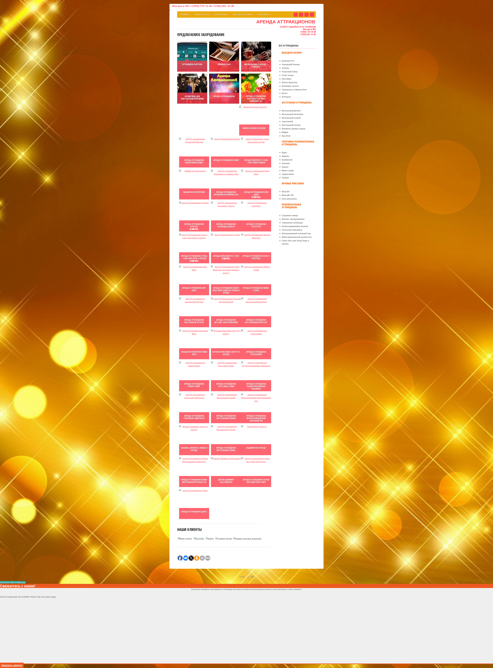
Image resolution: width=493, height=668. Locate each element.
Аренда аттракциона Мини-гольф (256, 289)
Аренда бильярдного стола (226, 256)
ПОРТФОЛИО (220, 14)
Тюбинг (285, 177)
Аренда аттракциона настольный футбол (194, 321)
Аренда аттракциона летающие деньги (226, 225)
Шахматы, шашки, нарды (293, 128)
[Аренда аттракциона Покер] (226, 152)
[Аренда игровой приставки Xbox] (194, 344)
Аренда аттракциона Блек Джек (256, 193)
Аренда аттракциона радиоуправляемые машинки (256, 386)
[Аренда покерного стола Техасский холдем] (256, 152)
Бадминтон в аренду (256, 447)
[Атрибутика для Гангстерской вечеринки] (192, 89)
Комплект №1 (288, 60)
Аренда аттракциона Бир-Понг (194, 289)
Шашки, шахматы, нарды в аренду (194, 449)
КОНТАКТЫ (263, 14)
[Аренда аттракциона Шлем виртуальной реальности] (194, 472)
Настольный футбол (291, 110)
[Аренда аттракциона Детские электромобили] (226, 312)
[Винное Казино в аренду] (254, 120)
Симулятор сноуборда (292, 222)
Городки (286, 163)
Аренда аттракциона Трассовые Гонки (226, 385)
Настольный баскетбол (292, 114)
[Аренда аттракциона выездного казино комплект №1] (256, 89)
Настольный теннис (291, 125)
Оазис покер (287, 75)
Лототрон (286, 96)
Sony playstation (289, 198)
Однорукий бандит (291, 64)
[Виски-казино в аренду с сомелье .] (256, 57)
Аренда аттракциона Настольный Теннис (226, 449)
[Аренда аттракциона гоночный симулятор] (194, 408)
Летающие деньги (290, 86)
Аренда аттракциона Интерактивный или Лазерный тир (256, 418)
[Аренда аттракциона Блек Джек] (256, 184)
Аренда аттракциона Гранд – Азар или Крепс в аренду (194, 257)
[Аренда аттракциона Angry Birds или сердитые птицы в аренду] (226, 280)
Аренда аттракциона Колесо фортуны (256, 257)
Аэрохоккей (287, 121)
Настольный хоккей (291, 117)
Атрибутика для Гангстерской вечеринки (192, 97)
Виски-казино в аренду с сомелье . (256, 65)
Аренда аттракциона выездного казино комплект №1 (256, 98)
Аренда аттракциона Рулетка (194, 225)
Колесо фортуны (289, 82)
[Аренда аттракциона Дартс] (194, 504)
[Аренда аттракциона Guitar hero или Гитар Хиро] (256, 472)
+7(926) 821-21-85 (308, 34)
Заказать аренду (11, 665)
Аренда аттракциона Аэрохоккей (256, 353)
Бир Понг (286, 135)
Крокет (285, 167)
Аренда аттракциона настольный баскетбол (256, 321)
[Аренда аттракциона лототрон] (256, 216)
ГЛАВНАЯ (184, 14)
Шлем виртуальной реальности (297, 237)
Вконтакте (301, 15)
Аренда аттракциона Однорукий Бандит (194, 161)
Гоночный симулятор (292, 229)
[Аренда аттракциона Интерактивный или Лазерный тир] (256, 408)
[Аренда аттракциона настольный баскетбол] (256, 312)
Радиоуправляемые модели (295, 226)
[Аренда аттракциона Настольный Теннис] (226, 440)
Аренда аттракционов (224, 96)
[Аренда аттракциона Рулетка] (194, 216)
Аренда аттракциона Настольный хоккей (226, 417)
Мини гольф (287, 170)
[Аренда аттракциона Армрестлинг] (194, 376)
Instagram (312, 15)
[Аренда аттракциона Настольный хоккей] (226, 408)
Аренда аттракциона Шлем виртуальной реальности (194, 481)
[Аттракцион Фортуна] (192, 57)
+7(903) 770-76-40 (308, 31)
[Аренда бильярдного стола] (226, 248)
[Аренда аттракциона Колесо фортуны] (256, 248)
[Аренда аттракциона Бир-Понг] (194, 280)
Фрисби (285, 156)
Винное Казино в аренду (254, 128)
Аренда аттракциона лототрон (256, 225)
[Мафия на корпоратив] (194, 184)
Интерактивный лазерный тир (296, 233)
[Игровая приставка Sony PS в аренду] (226, 344)
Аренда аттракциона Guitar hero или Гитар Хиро (256, 481)
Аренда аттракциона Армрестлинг (194, 385)
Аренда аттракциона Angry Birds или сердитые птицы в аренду (226, 290)
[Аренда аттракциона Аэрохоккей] (256, 344)
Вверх (252, 576)
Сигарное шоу (224, 64)
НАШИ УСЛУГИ (201, 14)
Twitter (306, 15)
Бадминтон (287, 159)
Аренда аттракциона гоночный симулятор (194, 417)
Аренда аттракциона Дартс (194, 511)
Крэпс (284, 93)
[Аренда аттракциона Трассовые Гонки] (226, 376)
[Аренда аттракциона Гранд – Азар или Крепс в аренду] (194, 248)
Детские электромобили (293, 219)
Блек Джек (286, 78)
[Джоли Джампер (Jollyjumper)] (226, 472)
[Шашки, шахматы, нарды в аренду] (194, 440)
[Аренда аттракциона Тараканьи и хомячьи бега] (226, 184)
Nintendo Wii (287, 195)
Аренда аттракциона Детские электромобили (226, 321)
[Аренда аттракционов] (224, 89)
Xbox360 (285, 191)
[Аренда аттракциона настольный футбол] (194, 312)
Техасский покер (289, 71)
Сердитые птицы (290, 215)
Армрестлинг (288, 174)
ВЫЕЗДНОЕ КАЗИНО (243, 14)
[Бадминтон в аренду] (256, 440)
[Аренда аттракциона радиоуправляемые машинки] (256, 376)
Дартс (284, 152)
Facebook (296, 15)
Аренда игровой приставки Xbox (194, 353)
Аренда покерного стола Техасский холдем (256, 161)
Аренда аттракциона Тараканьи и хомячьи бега (226, 193)
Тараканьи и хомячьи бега (294, 89)
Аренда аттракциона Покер (226, 160)
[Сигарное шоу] (224, 57)
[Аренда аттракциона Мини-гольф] (256, 280)
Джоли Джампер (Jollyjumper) (226, 481)
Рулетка (285, 68)
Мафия (285, 132)
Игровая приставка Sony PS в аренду (226, 353)
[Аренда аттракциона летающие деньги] (226, 216)
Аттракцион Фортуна (192, 64)
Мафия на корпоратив (194, 192)
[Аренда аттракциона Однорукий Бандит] (194, 152)
